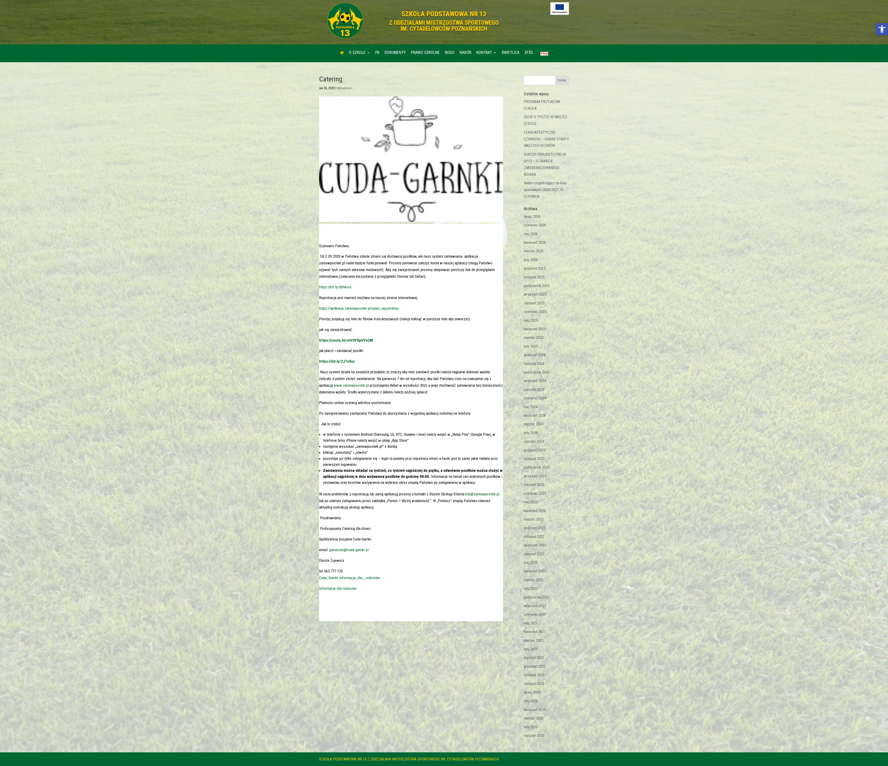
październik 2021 (536, 597)
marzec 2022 (533, 580)
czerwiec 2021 (535, 614)
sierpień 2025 (534, 303)
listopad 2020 (534, 675)
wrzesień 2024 (535, 380)
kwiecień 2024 (535, 415)
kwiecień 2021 (535, 631)
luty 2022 (531, 588)
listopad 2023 (534, 458)
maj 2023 (531, 502)
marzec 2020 (533, 718)
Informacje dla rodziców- (338, 588)
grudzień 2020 (534, 666)
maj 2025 (531, 320)
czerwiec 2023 (535, 493)
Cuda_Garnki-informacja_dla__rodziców (349, 577)
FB (377, 53)
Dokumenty (395, 53)
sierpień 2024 (534, 389)
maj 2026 (531, 234)
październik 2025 (536, 285)
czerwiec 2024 (535, 398)
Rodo (449, 53)
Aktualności (344, 88)
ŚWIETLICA (510, 53)
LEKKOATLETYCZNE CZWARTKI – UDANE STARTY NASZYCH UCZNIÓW (546, 139)
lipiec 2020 (532, 692)
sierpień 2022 (534, 554)
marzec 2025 (533, 337)
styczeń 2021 (534, 657)
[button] (882, 29)
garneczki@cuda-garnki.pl (349, 549)
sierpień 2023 (534, 484)
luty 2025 (531, 346)
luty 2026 (531, 259)
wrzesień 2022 (535, 545)
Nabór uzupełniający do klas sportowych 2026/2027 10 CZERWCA (545, 190)
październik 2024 (536, 372)
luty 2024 (531, 432)
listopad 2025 (534, 277)
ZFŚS (528, 53)
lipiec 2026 (532, 216)
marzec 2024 (533, 424)
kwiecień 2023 (535, 510)
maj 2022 (531, 562)
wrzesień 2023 (535, 476)
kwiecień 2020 (535, 709)
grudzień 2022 (534, 527)
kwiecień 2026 (535, 242)
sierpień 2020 (534, 683)
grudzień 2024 (534, 354)
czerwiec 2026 (535, 225)
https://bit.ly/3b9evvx (335, 287)
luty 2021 (531, 649)
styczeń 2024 (534, 441)
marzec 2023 (533, 519)
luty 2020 (531, 727)
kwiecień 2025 (535, 329)
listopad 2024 (534, 363)
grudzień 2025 (534, 268)
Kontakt (484, 53)
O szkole (357, 53)
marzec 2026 (533, 251)
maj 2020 (531, 700)
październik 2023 (536, 467)
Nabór (465, 53)
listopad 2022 (534, 536)
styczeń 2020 (534, 735)
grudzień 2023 (534, 450)
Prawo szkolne (425, 53)
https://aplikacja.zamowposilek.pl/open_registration (359, 308)
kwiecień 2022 (535, 571)
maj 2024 (531, 407)
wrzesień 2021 (535, 605)
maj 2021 (531, 623)
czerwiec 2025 (535, 311)
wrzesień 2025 (535, 294)
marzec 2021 (533, 640)
